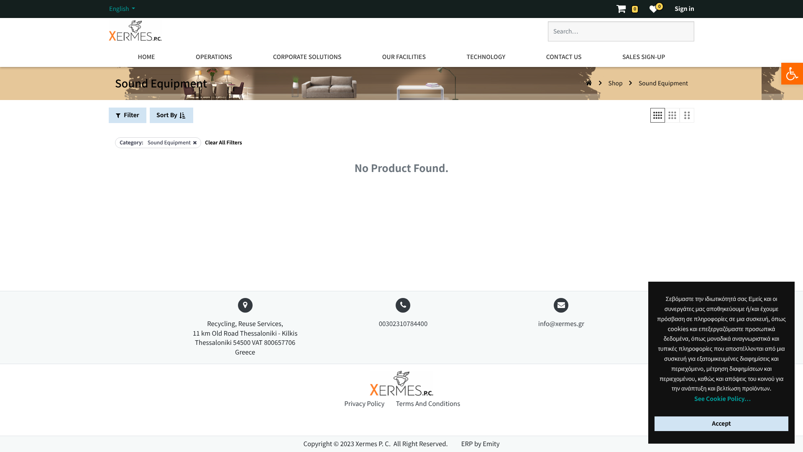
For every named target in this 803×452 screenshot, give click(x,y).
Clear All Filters (223, 142)
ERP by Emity (480, 443)
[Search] (679, 35)
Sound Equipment (663, 83)
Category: (131, 142)
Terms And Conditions (428, 403)
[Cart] (624, 9)
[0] (654, 9)
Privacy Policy (365, 403)
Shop (616, 83)
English (119, 9)
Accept (721, 423)
